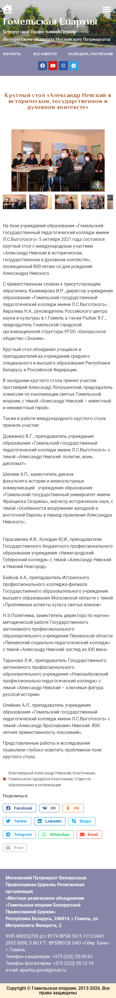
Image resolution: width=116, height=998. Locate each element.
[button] (106, 9)
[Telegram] (73, 65)
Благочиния (84, 773)
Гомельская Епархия (50, 21)
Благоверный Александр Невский (39, 773)
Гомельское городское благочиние (40, 779)
